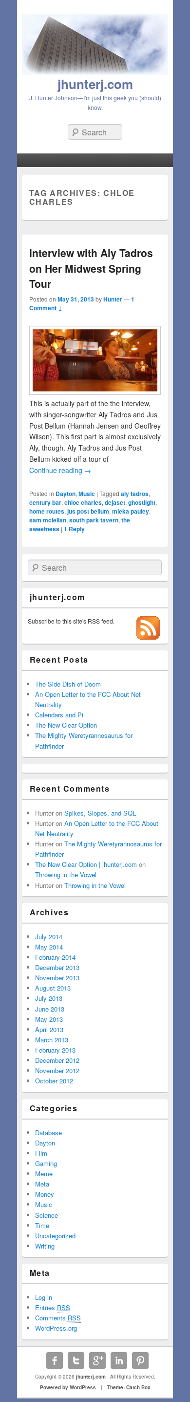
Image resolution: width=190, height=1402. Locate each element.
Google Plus (97, 1360)
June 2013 (49, 1009)
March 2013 (51, 1039)
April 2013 (49, 1029)
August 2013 (53, 987)
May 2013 (49, 1019)
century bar (45, 502)
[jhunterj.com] (95, 72)
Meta (42, 1183)
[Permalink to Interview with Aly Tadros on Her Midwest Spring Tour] (95, 392)
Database (48, 1132)
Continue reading (60, 470)
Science (46, 1215)
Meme (44, 1173)
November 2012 (57, 1070)
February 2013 (55, 1050)
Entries (52, 1307)
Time (42, 1225)
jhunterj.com (95, 84)
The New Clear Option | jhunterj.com (86, 864)
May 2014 (49, 946)
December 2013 (57, 967)
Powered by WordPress (68, 1387)
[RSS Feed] (148, 637)
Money (44, 1194)
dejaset (115, 502)
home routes (46, 511)
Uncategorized (55, 1235)
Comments (58, 1317)
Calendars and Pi (59, 714)
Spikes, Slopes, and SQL (100, 813)
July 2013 (48, 998)
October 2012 (54, 1080)
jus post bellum (88, 511)
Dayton (66, 493)
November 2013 (57, 977)
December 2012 (57, 1060)
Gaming (46, 1163)
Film (41, 1153)
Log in (43, 1297)
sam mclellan (47, 520)
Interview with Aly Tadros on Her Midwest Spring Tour (91, 268)
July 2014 (48, 936)
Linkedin (119, 1360)
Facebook (54, 1360)
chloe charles (83, 502)
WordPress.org (56, 1328)
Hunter (112, 299)
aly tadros (135, 493)
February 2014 (55, 957)
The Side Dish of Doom (68, 684)
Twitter (76, 1360)
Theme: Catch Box (129, 1387)
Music (86, 493)
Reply (74, 528)
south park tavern (93, 520)
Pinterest (140, 1360)
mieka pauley (130, 511)
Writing (45, 1246)
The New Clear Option (66, 725)
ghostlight (141, 502)
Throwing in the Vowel (65, 874)
